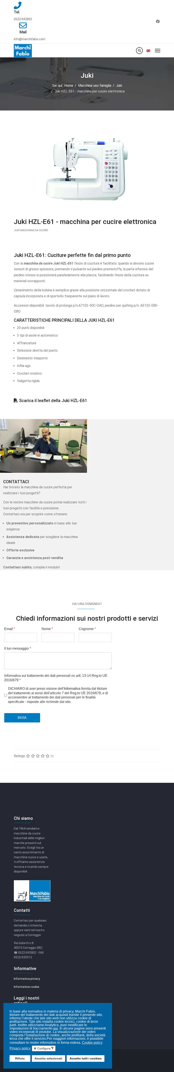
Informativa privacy (27, 978)
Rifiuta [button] (20, 1058)
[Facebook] (158, 22)
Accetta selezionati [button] (48, 1058)
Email (9, 629)
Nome (47, 629)
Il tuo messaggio (17, 648)
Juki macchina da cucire (31, 230)
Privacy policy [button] (20, 1048)
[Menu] (157, 50)
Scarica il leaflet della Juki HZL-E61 (53, 400)
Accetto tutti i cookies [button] (86, 1058)
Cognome (87, 629)
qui (55, 1028)
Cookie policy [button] (92, 1042)
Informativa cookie (26, 986)
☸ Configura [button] (44, 1048)
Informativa (72, 688)
